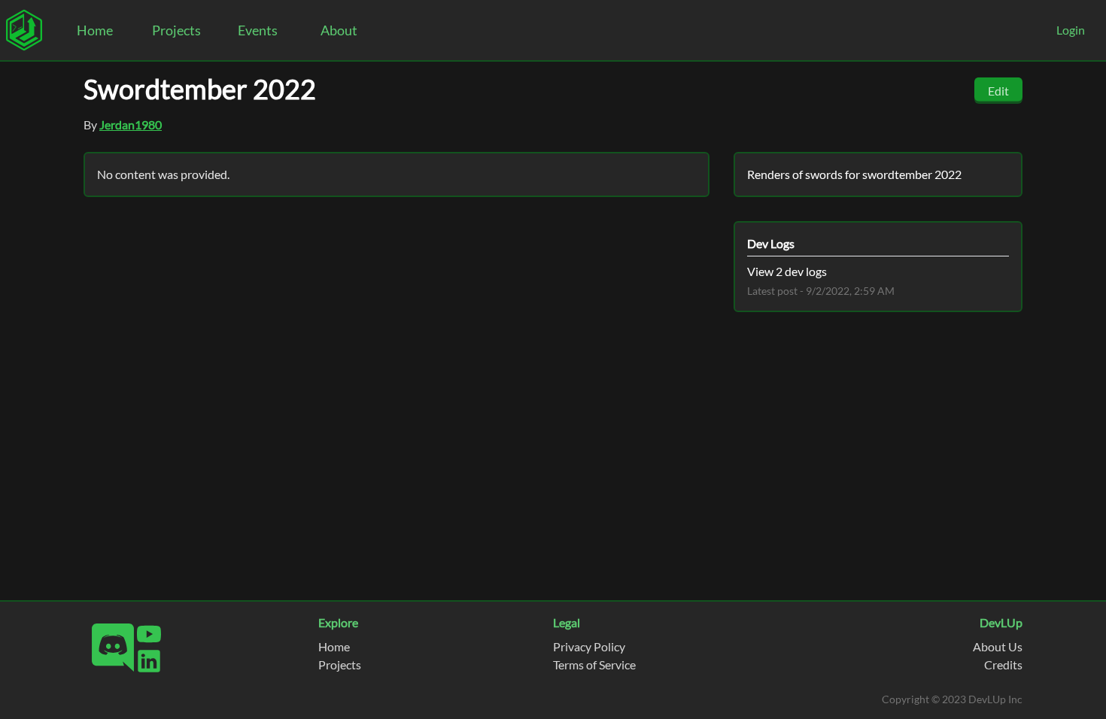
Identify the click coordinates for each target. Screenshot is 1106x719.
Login (1070, 30)
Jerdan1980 (130, 124)
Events (258, 30)
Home (95, 30)
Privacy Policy (589, 646)
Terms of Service (594, 664)
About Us (997, 646)
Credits (1003, 664)
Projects (176, 30)
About (339, 30)
